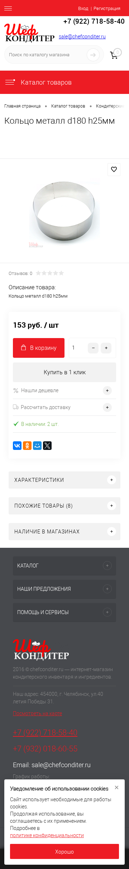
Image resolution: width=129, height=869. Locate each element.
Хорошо (64, 852)
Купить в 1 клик (65, 372)
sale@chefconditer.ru (82, 36)
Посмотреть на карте (37, 713)
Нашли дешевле (39, 390)
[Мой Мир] (37, 445)
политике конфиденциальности (47, 835)
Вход (83, 8)
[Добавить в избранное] (114, 169)
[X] (47, 445)
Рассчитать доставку (46, 407)
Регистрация (107, 8)
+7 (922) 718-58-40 (45, 732)
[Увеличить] (64, 212)
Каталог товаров (45, 82)
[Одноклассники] (27, 445)
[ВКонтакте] (17, 445)
